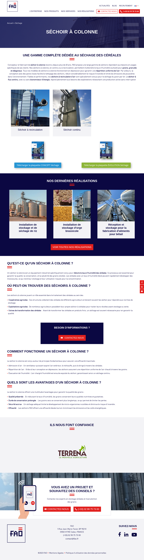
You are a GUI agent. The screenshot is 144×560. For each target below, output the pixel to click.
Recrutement (125, 6)
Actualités (104, 6)
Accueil (10, 23)
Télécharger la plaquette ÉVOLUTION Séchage (106, 165)
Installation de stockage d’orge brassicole (72, 227)
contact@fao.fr (71, 538)
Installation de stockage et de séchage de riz (28, 227)
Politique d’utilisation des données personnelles (86, 553)
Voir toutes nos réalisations (72, 247)
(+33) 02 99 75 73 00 (131, 11)
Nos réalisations (86, 11)
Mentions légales (56, 553)
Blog (114, 6)
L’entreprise (36, 11)
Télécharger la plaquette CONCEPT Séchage (38, 165)
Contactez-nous (109, 11)
